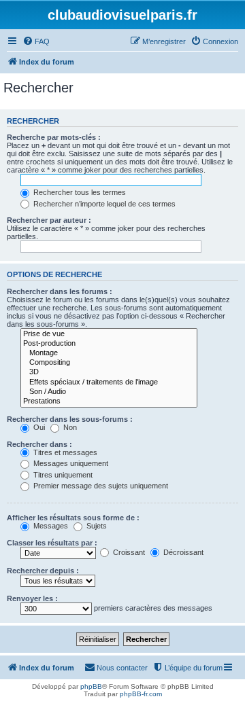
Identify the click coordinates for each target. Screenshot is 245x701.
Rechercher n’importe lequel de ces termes (103, 204)
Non (69, 427)
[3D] (109, 372)
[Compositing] (109, 362)
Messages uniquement (69, 463)
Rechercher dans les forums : (59, 291)
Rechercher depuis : (43, 571)
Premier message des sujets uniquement (99, 486)
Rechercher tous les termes (78, 192)
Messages (49, 526)
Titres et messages (64, 452)
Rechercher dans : (39, 444)
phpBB (91, 686)
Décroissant (182, 552)
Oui (38, 427)
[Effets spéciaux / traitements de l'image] (109, 382)
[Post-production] (109, 343)
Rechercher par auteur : (49, 220)
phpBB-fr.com (141, 694)
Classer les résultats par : (52, 543)
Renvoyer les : (32, 598)
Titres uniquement (62, 475)
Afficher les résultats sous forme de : (73, 518)
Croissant (128, 552)
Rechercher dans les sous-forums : (70, 419)
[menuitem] (36, 41)
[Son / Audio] (109, 392)
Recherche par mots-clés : (54, 137)
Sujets (95, 526)
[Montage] (109, 353)
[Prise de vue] (109, 334)
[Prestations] (109, 401)
